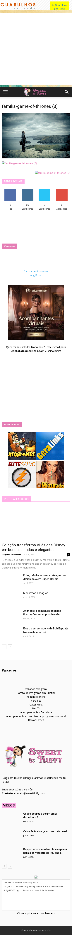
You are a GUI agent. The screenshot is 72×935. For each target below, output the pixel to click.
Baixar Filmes (36, 720)
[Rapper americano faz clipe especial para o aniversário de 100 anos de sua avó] (11, 853)
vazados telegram (36, 689)
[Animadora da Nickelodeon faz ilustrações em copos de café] (11, 615)
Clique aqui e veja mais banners (36, 913)
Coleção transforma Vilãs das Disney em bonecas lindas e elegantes (33, 547)
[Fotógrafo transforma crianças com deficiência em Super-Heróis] (11, 579)
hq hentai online (36, 696)
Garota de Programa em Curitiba (36, 693)
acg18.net (36, 275)
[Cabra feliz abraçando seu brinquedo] (11, 836)
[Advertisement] (36, 49)
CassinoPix (36, 704)
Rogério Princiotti (11, 554)
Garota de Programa (36, 271)
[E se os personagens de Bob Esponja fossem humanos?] (11, 633)
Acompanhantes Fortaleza (36, 712)
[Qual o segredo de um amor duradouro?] (11, 818)
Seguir (27, 190)
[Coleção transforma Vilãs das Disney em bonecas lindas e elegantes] (36, 523)
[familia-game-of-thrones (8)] (36, 157)
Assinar (61, 190)
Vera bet (36, 700)
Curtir (10, 190)
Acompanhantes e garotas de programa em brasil (36, 716)
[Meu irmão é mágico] (11, 597)
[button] (67, 92)
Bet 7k (36, 708)
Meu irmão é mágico (35, 593)
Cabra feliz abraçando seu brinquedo (45, 831)
